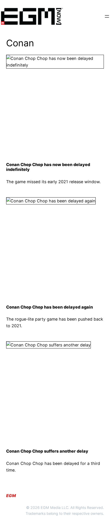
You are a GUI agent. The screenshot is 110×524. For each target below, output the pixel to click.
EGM (11, 495)
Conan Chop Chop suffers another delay (47, 451)
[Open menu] (107, 16)
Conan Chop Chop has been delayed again (49, 307)
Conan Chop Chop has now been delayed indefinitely (48, 167)
